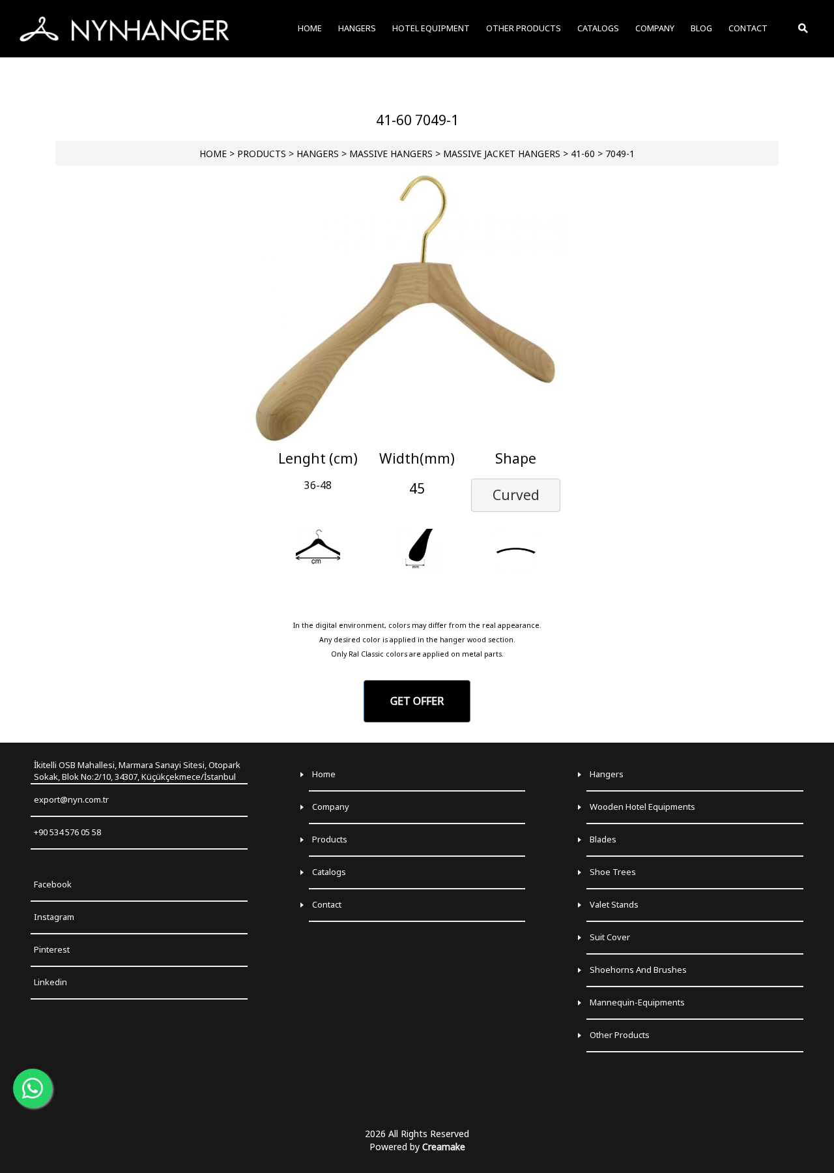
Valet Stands (614, 904)
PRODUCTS (261, 153)
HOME (213, 153)
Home (324, 774)
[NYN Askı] (124, 29)
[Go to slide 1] (416, 434)
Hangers (607, 774)
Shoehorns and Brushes (638, 969)
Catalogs (329, 872)
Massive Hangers (391, 153)
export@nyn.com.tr (71, 799)
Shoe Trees (613, 872)
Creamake (443, 1146)
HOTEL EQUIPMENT (431, 28)
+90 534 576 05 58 (67, 832)
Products (329, 839)
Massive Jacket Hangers (501, 153)
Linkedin (50, 982)
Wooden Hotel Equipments (642, 806)
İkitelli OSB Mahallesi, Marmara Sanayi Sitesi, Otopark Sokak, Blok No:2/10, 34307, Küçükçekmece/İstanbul (137, 771)
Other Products (620, 1035)
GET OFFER (417, 701)
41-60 (583, 153)
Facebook (53, 884)
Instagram (54, 917)
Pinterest (52, 949)
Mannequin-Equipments (637, 1002)
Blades (603, 839)
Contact (326, 904)
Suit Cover (610, 937)
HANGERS (317, 153)
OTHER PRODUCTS (523, 28)
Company (330, 806)
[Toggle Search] (804, 28)
